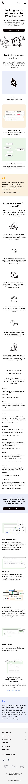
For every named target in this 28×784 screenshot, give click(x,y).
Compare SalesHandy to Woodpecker (11, 488)
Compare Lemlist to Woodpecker (10, 397)
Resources (6, 746)
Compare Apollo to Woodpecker (10, 422)
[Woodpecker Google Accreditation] (14, 766)
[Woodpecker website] (3, 3)
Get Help (5, 743)
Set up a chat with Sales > (14, 690)
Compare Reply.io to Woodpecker (10, 475)
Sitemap (14, 778)
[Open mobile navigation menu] (25, 3)
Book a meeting (14, 30)
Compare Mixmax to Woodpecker (10, 448)
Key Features (6, 732)
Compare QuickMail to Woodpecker (11, 435)
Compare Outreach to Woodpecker (11, 461)
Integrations (6, 739)
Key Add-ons (6, 736)
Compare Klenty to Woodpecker (10, 410)
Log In (19, 3)
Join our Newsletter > (8, 754)
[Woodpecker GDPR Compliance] (22, 767)
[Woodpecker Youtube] (8, 760)
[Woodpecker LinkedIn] (4, 760)
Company (5, 750)
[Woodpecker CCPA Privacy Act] (6, 767)
